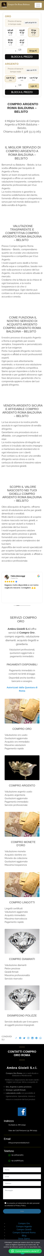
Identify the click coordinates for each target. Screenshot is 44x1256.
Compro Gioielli (24, 1229)
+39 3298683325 (17, 1161)
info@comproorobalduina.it (18, 1143)
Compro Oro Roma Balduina (19, 5)
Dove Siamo (24, 1238)
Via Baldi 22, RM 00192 (17, 1125)
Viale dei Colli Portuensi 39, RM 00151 (22, 1131)
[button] (25, 1251)
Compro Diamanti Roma (24, 1232)
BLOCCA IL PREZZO (22, 56)
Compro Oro (24, 1223)
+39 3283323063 (17, 1155)
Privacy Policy (20, 1205)
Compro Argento (24, 1226)
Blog (24, 1235)
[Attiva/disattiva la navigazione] (38, 5)
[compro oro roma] (22, 1112)
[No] (41, 1248)
